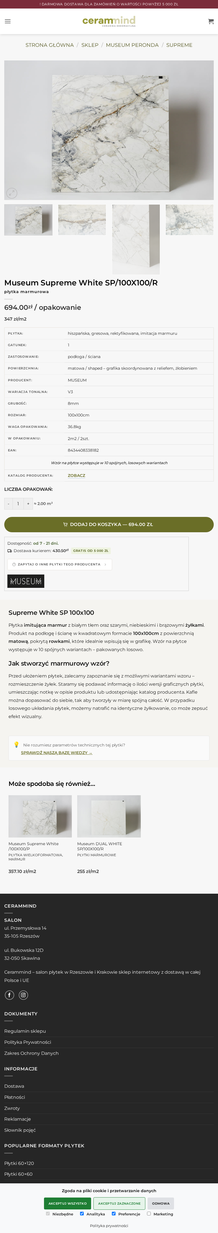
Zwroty (12, 1108)
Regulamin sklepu (25, 1031)
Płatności (14, 1097)
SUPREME (179, 45)
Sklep (89, 45)
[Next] (202, 130)
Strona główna (50, 45)
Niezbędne (63, 1214)
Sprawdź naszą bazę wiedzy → (57, 752)
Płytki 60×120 (19, 1163)
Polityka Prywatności (27, 1042)
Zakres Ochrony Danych (31, 1053)
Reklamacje (17, 1119)
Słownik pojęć (20, 1130)
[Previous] (16, 130)
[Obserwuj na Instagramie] (23, 995)
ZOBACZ (76, 475)
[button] (7, 21)
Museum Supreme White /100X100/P (36, 851)
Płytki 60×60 (18, 1174)
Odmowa (160, 1203)
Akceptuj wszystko (68, 1203)
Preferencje (129, 1214)
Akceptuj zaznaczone (119, 1203)
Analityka (96, 1214)
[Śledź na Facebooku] (9, 995)
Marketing (163, 1214)
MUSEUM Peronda (132, 45)
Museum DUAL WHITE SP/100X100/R (99, 849)
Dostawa (14, 1086)
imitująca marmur (45, 625)
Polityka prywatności (109, 1225)
